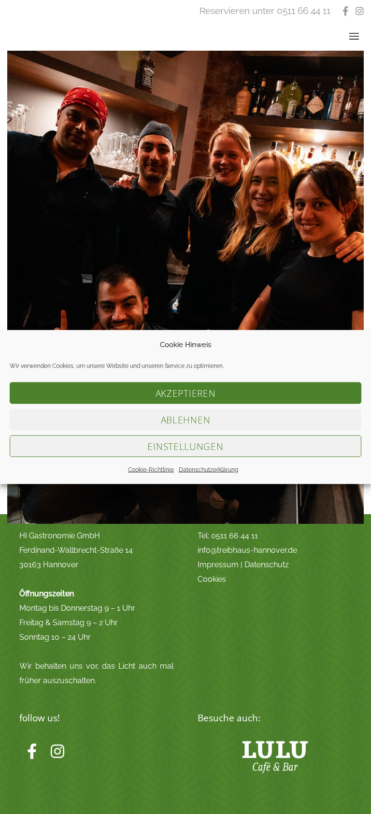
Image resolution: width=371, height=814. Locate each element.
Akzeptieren (186, 393)
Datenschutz (266, 564)
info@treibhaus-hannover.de (247, 550)
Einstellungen (185, 446)
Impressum (218, 564)
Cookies (212, 579)
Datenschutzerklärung (208, 469)
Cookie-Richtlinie (151, 469)
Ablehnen (186, 419)
